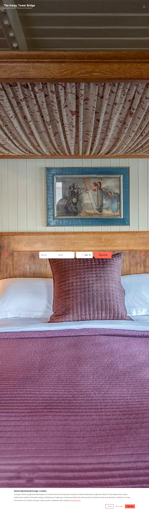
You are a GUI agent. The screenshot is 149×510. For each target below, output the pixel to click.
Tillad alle (130, 506)
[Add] (89, 255)
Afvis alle (119, 506)
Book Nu (104, 255)
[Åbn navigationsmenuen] (144, 7)
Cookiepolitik (76, 500)
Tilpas (109, 506)
